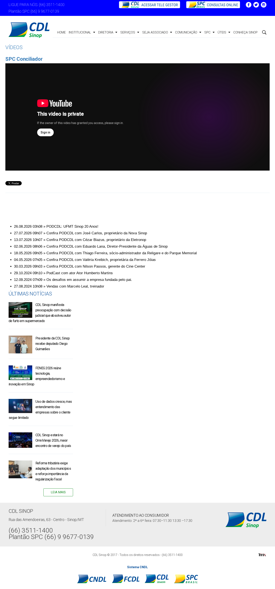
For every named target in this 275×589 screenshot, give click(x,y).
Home (61, 32)
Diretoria (105, 32)
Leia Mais (58, 492)
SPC (207, 32)
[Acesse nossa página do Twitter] (256, 4)
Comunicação (186, 32)
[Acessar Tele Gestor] (150, 4)
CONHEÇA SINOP (245, 32)
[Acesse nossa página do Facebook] (248, 4)
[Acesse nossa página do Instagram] (263, 4)
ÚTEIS (222, 32)
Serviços (127, 32)
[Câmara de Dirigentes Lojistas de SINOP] (29, 30)
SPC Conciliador (24, 59)
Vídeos (13, 47)
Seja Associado (155, 32)
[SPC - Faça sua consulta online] (211, 4)
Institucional (80, 32)
